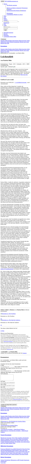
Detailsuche (6, 22)
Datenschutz (3, 461)
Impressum (26, 460)
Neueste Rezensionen (6, 435)
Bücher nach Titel (5, 43)
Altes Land (18, 450)
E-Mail (2, 365)
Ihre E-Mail (3, 384)
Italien (5, 18)
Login (5, 25)
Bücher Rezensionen (6, 457)
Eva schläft (8, 449)
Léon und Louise (14, 453)
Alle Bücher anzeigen (12, 5)
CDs (5, 17)
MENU (2, 1)
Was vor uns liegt (9, 439)
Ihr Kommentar (4, 373)
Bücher (5, 4)
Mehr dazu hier (24, 74)
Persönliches (7, 460)
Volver (8, 437)
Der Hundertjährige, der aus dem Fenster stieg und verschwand (15, 452)
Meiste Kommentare (15, 42)
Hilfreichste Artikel (5, 42)
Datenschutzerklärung (8, 341)
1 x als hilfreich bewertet (21, 82)
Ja (1, 330)
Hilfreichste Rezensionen (7, 446)
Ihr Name (3, 381)
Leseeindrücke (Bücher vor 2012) (15, 14)
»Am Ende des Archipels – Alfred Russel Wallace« (13, 429)
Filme (5, 16)
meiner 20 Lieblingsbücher (7, 269)
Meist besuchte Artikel (24, 40)
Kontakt (22, 460)
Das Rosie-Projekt (19, 454)
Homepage (3, 369)
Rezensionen (10, 13)
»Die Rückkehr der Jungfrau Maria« (9, 425)
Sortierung (3, 39)
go (1, 318)
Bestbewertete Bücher (13, 40)
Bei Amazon (4, 76)
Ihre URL (3, 387)
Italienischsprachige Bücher (13, 10)
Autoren (6, 20)
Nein (3, 330)
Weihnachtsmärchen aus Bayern (14, 440)
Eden (9, 443)
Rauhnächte (22, 437)
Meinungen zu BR (15, 460)
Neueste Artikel (4, 40)
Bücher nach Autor (24, 42)
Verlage (2, 460)
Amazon (24, 353)
